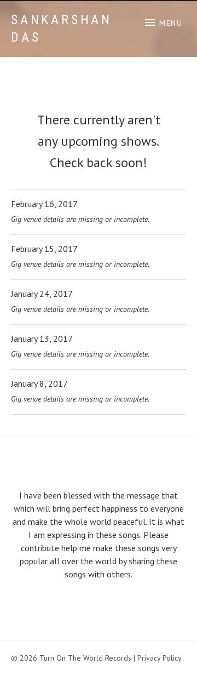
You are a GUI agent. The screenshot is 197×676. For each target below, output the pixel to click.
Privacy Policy (159, 658)
